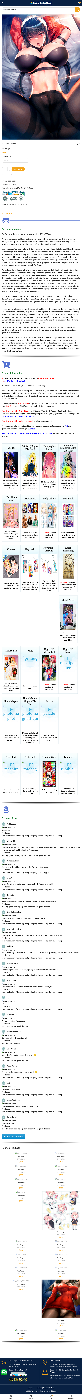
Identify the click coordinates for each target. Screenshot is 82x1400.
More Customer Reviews (15, 1136)
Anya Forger (61, 1156)
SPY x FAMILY (11, 144)
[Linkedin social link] (18, 204)
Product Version (7, 156)
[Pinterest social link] (15, 204)
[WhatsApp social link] (21, 204)
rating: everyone (11, 188)
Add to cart (18, 169)
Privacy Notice (48, 1388)
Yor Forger (30, 188)
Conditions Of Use (35, 1388)
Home (4, 144)
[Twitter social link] (10, 204)
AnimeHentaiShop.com (39, 1391)
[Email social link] (13, 204)
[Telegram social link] (23, 204)
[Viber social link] (26, 204)
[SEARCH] (77, 9)
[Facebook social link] (8, 204)
